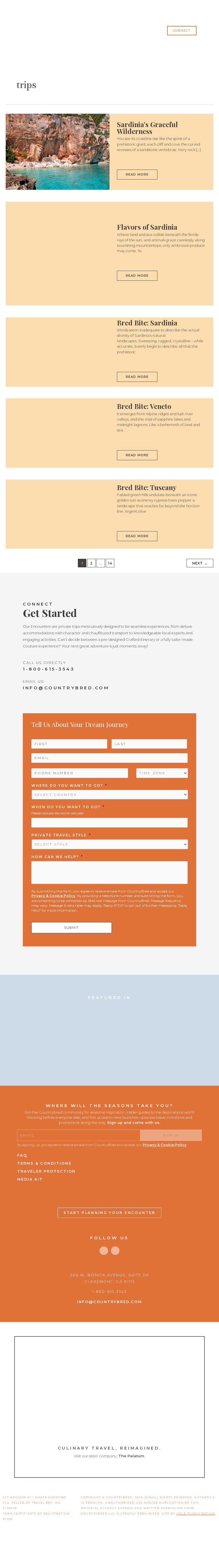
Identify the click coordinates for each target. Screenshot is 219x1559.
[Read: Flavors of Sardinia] (58, 253)
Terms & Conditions (44, 1163)
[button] (181, 30)
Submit (71, 928)
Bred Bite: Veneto (144, 406)
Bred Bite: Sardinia (147, 322)
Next (200, 563)
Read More (138, 173)
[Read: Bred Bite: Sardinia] (58, 352)
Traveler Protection (46, 1171)
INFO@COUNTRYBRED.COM (66, 687)
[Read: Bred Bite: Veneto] (58, 433)
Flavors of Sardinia (147, 226)
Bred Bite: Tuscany (147, 487)
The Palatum (131, 1456)
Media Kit (30, 1179)
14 (110, 563)
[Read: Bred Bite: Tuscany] (58, 513)
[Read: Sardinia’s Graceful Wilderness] (58, 151)
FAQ (22, 1155)
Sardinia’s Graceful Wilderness (147, 128)
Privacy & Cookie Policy (53, 896)
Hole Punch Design (196, 1513)
